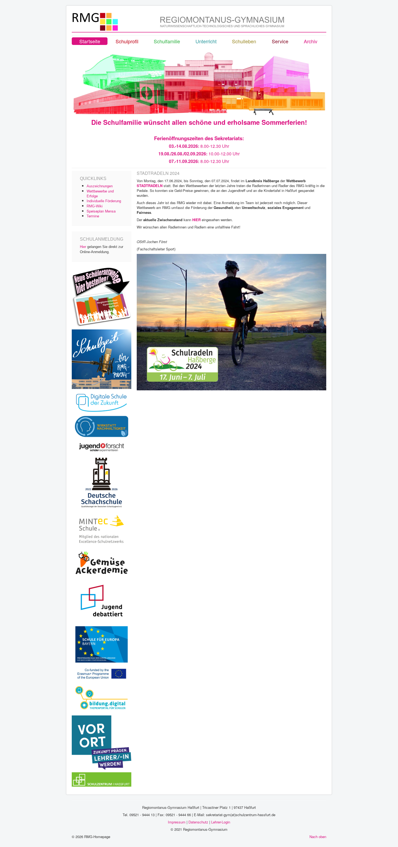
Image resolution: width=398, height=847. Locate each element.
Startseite (89, 41)
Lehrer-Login (220, 822)
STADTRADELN (149, 185)
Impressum (176, 822)
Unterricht (206, 41)
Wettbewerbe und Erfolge (100, 193)
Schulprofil (127, 41)
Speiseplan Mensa (101, 211)
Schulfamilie (167, 41)
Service (280, 41)
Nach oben (317, 836)
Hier (83, 247)
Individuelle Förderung (104, 201)
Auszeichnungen (100, 186)
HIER (196, 219)
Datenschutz (198, 822)
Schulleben (244, 41)
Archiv (310, 41)
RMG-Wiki (95, 206)
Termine (93, 215)
